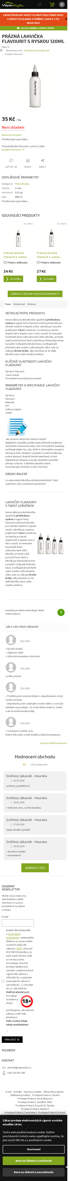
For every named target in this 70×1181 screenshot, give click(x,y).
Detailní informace (11, 148)
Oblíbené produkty (19, 1099)
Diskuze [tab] (31, 301)
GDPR (19, 952)
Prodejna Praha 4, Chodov (45, 1099)
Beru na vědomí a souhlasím (34, 1161)
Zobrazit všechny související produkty (33, 290)
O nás (7, 1095)
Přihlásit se (12, 1043)
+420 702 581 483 (16, 1077)
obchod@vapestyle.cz (19, 1071)
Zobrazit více (34, 871)
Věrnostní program (52, 1095)
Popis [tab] (8, 301)
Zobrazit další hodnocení (50, 747)
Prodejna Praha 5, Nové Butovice (33, 1102)
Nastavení (33, 1149)
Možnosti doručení (11, 133)
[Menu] (62, 4)
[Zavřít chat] (66, 1167)
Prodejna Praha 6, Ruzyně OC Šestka (33, 1109)
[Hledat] (39, 4)
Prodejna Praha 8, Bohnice (34, 1113)
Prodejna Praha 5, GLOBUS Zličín (34, 1106)
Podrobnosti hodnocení (36, 50)
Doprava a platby (31, 1095)
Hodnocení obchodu (33, 760)
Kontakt (16, 1095)
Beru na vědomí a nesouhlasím (33, 1172)
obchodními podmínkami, (13, 939)
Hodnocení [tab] (19, 301)
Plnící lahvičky (22, 182)
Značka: (14, 54)
